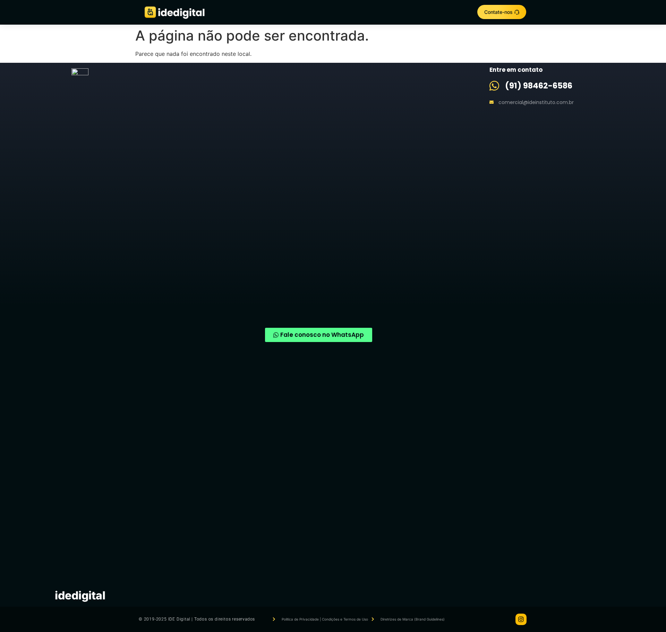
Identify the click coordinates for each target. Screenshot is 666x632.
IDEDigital (80, 595)
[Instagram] (521, 619)
